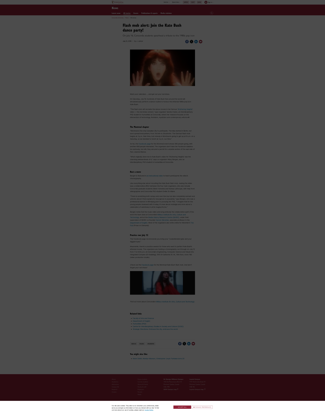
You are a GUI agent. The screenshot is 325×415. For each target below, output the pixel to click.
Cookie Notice (149, 410)
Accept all (182, 407)
